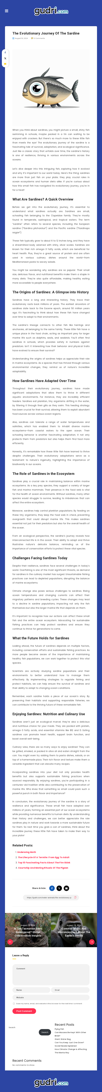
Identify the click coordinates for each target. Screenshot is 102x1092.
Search (12, 1027)
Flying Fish (59, 1029)
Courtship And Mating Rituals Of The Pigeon (43, 867)
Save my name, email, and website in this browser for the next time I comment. (49, 1003)
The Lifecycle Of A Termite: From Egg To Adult (44, 857)
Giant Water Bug (63, 1039)
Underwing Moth (26, 852)
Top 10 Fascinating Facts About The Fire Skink (44, 862)
